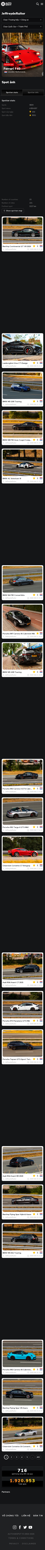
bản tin (38, 1515)
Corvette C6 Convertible (22, 1446)
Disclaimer (29, 1543)
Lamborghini (8, 363)
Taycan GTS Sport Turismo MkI (23, 1059)
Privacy (14, 1543)
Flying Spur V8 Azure (19, 1408)
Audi (4, 982)
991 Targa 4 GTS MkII (19, 827)
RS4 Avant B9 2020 (15, 1176)
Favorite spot (8, 64)
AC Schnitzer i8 (14, 478)
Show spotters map (14, 211)
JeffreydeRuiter (10, 249)
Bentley (6, 246)
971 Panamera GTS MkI (20, 1021)
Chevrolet (7, 865)
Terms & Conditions (21, 1538)
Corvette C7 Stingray (21, 865)
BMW (5, 401)
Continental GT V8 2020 (20, 246)
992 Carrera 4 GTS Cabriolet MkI (24, 789)
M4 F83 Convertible (16, 595)
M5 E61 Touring (14, 1253)
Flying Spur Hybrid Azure (20, 1214)
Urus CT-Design (21, 363)
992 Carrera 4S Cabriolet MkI (22, 1369)
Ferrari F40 (12, 69)
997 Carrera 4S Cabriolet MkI (22, 633)
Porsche (6, 633)
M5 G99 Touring (15, 401)
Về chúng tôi (10, 1515)
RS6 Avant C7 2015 (15, 982)
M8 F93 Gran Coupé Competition (22, 440)
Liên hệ (26, 1515)
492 (38, 1457)
